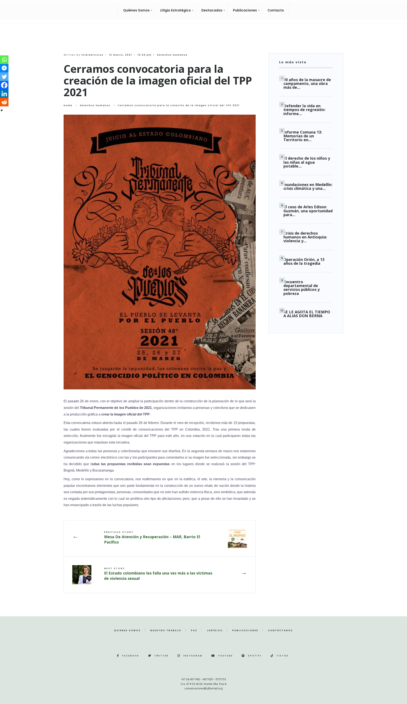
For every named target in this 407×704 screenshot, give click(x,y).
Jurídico (215, 630)
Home (68, 105)
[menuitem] (136, 10)
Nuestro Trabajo (165, 630)
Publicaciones (245, 10)
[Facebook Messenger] (4, 68)
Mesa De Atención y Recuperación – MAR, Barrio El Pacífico (152, 537)
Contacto (276, 10)
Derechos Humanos (172, 54)
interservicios (92, 54)
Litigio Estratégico (175, 10)
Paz (194, 630)
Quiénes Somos (136, 10)
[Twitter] (4, 76)
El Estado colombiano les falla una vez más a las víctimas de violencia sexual (158, 574)
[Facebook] (4, 85)
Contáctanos (280, 630)
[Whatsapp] (4, 59)
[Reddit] (4, 102)
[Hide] (1, 110)
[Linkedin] (4, 93)
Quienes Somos (127, 630)
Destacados (211, 10)
